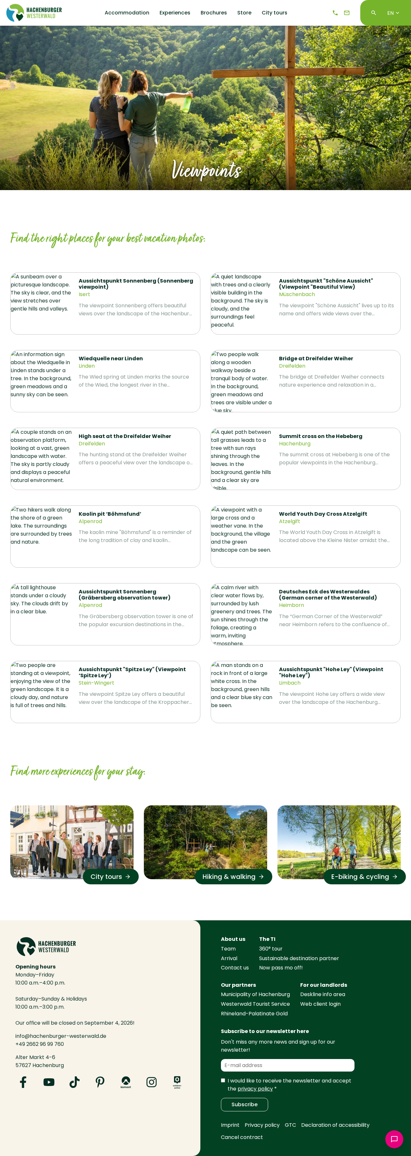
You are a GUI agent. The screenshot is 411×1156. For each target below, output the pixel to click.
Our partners (238, 985)
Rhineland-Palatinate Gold (254, 1013)
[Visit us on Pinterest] (100, 1082)
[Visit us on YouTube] (49, 1082)
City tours (274, 12)
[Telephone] (335, 13)
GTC (290, 1125)
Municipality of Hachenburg (255, 994)
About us (233, 939)
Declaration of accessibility (335, 1125)
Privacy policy (262, 1125)
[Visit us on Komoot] (126, 1082)
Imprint (230, 1125)
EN (390, 13)
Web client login (320, 1004)
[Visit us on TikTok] (74, 1082)
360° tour (271, 948)
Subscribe (245, 1104)
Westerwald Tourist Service (255, 1004)
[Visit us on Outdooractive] (177, 1082)
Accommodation (127, 12)
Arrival (229, 958)
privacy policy (255, 1088)
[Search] (374, 13)
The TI (267, 939)
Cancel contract (242, 1137)
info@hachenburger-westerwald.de (60, 1036)
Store (244, 12)
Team (228, 948)
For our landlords (323, 985)
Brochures (214, 12)
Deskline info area (322, 994)
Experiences (175, 12)
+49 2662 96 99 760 (39, 1044)
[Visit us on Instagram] (151, 1082)
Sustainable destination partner (299, 958)
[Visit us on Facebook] (23, 1082)
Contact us (235, 967)
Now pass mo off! (281, 967)
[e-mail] (347, 13)
